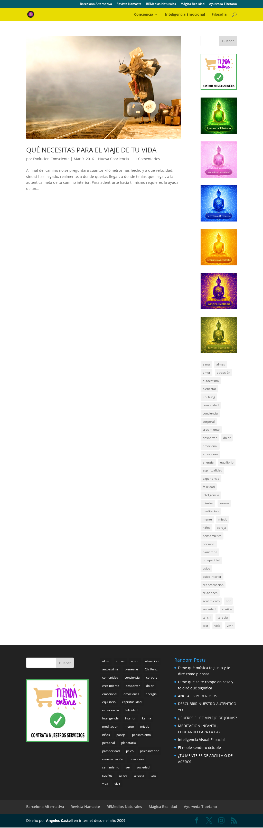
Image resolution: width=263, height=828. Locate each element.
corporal (209, 421)
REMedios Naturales (161, 4)
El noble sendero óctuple (199, 747)
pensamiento (212, 536)
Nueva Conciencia (113, 158)
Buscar (228, 40)
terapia (223, 617)
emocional (210, 446)
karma (224, 503)
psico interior (212, 576)
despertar (210, 438)
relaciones (210, 593)
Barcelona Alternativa (96, 4)
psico (206, 568)
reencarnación (213, 585)
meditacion (211, 511)
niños (206, 527)
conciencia (210, 413)
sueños (227, 609)
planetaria (210, 552)
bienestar (209, 389)
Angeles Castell (59, 820)
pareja (221, 527)
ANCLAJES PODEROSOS (197, 696)
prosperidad (211, 560)
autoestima (211, 381)
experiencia (211, 478)
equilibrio (226, 462)
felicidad (209, 487)
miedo (222, 519)
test (205, 625)
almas (220, 364)
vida (217, 625)
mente (207, 519)
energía (208, 462)
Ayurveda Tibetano (223, 4)
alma (206, 364)
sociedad (209, 609)
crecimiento (211, 429)
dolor (227, 438)
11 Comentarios (146, 158)
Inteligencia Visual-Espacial (201, 739)
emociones (210, 454)
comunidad (211, 405)
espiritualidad (212, 470)
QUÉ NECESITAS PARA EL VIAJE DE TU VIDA (91, 150)
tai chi (207, 617)
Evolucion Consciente (51, 158)
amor (206, 372)
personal (209, 544)
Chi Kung (209, 397)
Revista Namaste (129, 4)
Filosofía (219, 15)
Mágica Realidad (192, 4)
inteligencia (211, 495)
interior (208, 503)
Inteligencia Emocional (185, 15)
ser (228, 601)
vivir (230, 625)
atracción (223, 372)
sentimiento (211, 601)
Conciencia (143, 15)
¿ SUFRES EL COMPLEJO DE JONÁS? (207, 717)
